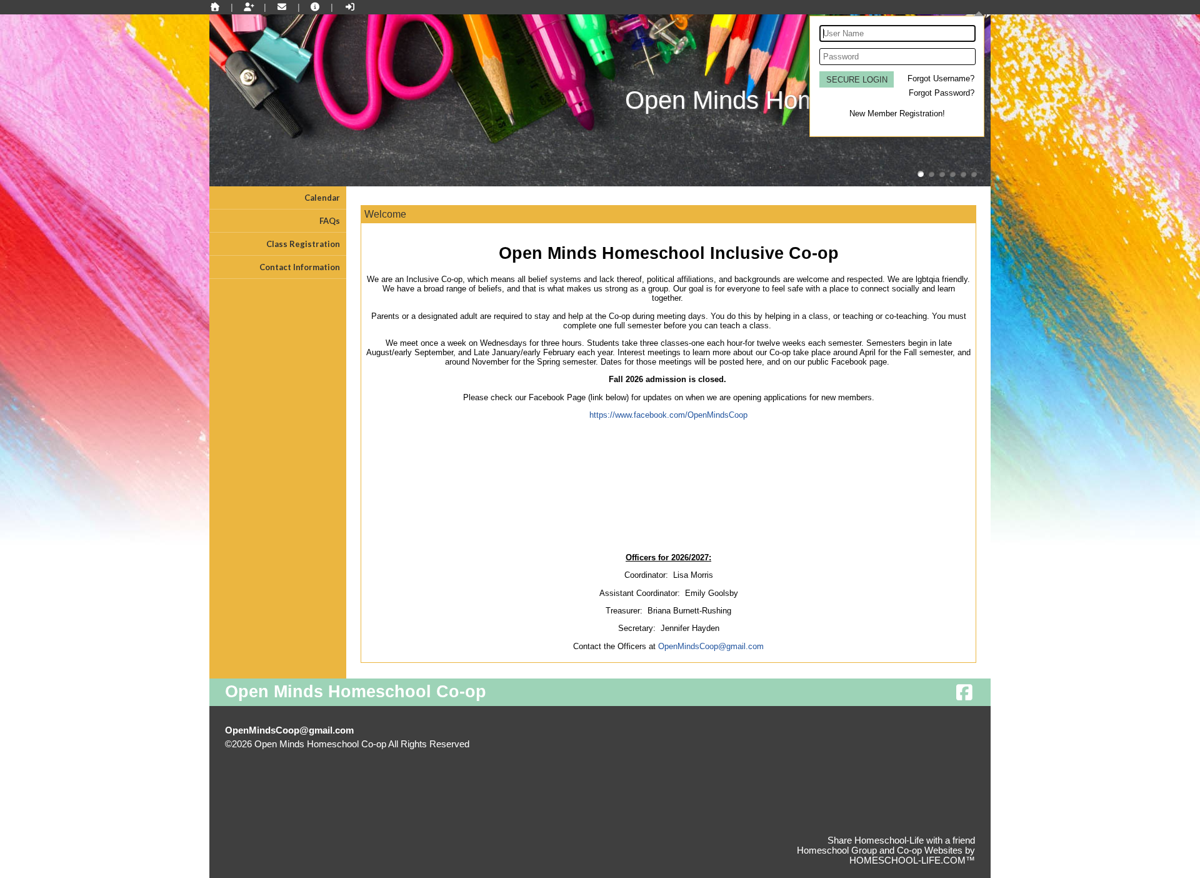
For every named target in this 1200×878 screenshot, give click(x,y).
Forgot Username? (941, 78)
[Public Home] (215, 7)
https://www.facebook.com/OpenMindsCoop (668, 415)
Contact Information (299, 267)
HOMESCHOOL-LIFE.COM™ (912, 860)
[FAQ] (315, 7)
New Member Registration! (897, 113)
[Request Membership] (248, 7)
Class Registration (303, 244)
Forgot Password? (941, 93)
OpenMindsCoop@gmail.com (711, 646)
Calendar (322, 198)
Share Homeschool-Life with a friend (901, 840)
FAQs (329, 221)
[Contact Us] (282, 7)
